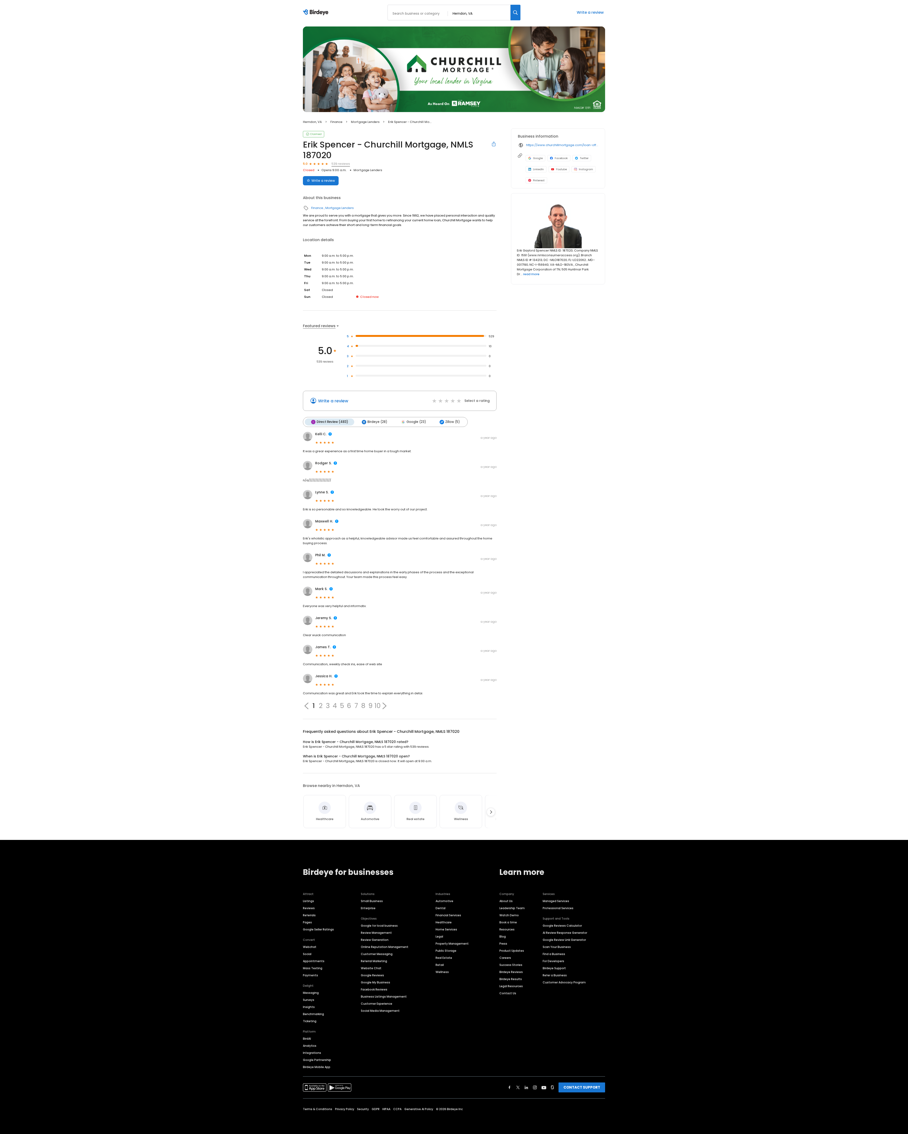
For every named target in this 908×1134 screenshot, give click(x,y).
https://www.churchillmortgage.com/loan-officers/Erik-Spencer (562, 145)
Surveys (308, 1000)
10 (377, 706)
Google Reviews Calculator (562, 926)
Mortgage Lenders (365, 122)
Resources (507, 929)
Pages (307, 922)
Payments (310, 975)
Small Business (372, 901)
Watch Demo (509, 915)
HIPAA (386, 1109)
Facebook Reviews (374, 989)
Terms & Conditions (317, 1109)
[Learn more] (558, 224)
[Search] (515, 12)
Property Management (452, 944)
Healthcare (444, 922)
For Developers (553, 961)
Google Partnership (317, 1060)
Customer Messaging (377, 954)
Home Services (446, 929)
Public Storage (446, 951)
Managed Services (556, 901)
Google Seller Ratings (318, 929)
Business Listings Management (384, 997)
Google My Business (375, 982)
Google (538, 158)
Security (363, 1109)
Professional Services (558, 908)
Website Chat (371, 968)
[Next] (491, 812)
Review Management (376, 933)
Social (307, 954)
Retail (440, 965)
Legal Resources (511, 986)
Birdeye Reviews (511, 972)
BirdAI (307, 1039)
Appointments (313, 961)
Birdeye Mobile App (316, 1067)
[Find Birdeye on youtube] (543, 1087)
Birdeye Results (510, 979)
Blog (502, 936)
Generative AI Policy (418, 1109)
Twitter (584, 158)
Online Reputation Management (384, 947)
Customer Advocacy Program (564, 982)
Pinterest (539, 180)
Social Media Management (380, 1011)
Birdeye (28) (377, 422)
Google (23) (416, 422)
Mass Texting (312, 968)
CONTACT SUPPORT (581, 1087)
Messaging (311, 993)
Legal (439, 936)
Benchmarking (313, 1014)
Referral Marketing (374, 961)
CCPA (397, 1109)
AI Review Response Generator (565, 933)
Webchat (309, 947)
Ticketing (309, 1021)
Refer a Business (555, 975)
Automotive (444, 901)
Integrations (312, 1053)
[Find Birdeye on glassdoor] (552, 1087)
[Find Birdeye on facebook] (509, 1087)
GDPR (376, 1109)
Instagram (586, 169)
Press (503, 944)
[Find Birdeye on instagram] (535, 1087)
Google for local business (379, 926)
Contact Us (507, 993)
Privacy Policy (344, 1109)
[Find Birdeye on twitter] (518, 1087)
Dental (440, 908)
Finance (336, 122)
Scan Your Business (557, 947)
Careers (505, 958)
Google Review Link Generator (564, 940)
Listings (308, 901)
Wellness (442, 972)
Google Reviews (372, 975)
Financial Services (448, 915)
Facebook (561, 158)
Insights (309, 1007)
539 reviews (341, 163)
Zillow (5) (452, 422)
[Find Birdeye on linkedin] (526, 1087)
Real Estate (444, 958)
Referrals (309, 915)
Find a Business (554, 954)
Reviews (309, 908)
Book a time (508, 922)
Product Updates (511, 951)
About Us (506, 901)
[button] (384, 706)
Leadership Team (512, 908)
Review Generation (375, 940)
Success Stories (510, 965)
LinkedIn (538, 169)
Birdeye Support (554, 968)
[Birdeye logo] (316, 12)
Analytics (309, 1046)
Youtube (561, 169)
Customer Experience (376, 1004)
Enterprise (368, 908)
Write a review (590, 12)
